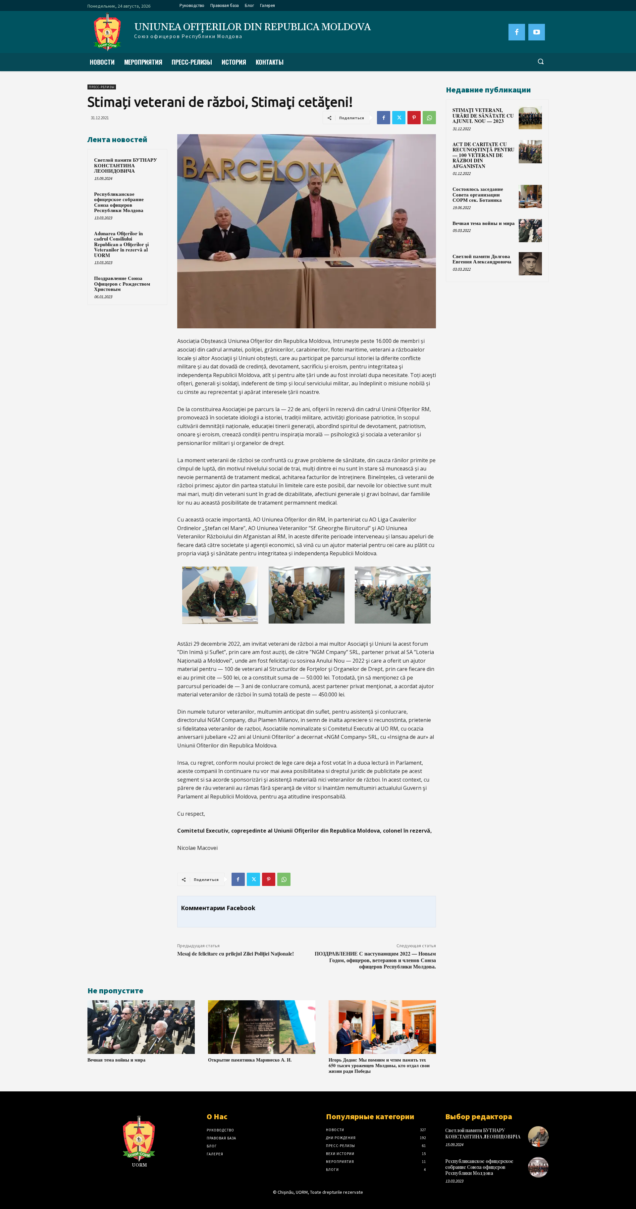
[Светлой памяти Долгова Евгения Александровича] (530, 263)
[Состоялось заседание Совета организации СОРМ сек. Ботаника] (530, 196)
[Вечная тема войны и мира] (141, 1027)
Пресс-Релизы (102, 87)
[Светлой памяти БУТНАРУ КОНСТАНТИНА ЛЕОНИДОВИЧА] (538, 1136)
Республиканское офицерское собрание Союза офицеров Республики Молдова (119, 202)
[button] (541, 61)
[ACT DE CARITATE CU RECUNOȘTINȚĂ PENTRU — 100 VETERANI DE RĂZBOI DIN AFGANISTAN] (530, 151)
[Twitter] (398, 117)
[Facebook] (516, 32)
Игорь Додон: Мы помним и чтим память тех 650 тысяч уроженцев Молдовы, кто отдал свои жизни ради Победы (379, 1065)
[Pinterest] (414, 117)
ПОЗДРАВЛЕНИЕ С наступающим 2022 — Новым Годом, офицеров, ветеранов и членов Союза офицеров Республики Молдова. (375, 960)
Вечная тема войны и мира (116, 1059)
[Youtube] (536, 32)
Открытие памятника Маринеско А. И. (250, 1059)
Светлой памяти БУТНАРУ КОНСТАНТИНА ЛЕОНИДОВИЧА (125, 165)
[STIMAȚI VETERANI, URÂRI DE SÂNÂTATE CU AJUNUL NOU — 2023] (530, 117)
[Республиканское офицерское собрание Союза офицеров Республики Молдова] (538, 1167)
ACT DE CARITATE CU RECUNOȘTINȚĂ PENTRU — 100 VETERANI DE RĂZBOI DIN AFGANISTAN (483, 155)
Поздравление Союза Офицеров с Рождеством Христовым (122, 283)
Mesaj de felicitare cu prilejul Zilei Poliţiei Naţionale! (235, 953)
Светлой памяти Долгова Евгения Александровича (481, 258)
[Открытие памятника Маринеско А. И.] (261, 1027)
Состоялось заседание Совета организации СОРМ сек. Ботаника (477, 194)
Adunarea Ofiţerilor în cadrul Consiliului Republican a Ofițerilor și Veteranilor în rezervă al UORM (121, 244)
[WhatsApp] (429, 117)
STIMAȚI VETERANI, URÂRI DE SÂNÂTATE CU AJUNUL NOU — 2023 (483, 115)
